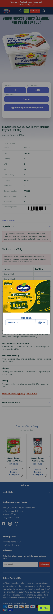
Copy (43, 322)
